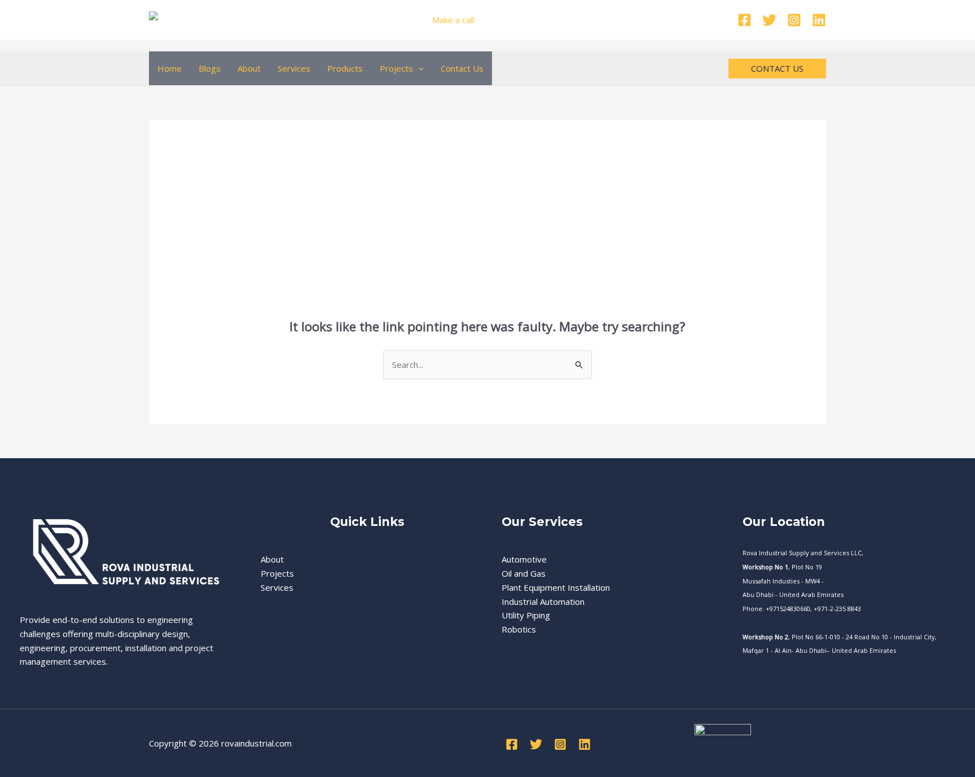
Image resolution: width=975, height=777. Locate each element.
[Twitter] (769, 20)
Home (169, 68)
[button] (418, 68)
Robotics (519, 629)
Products (345, 68)
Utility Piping (526, 615)
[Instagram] (794, 20)
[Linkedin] (819, 20)
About (249, 68)
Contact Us (462, 68)
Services (294, 68)
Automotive (524, 559)
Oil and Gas (524, 573)
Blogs (210, 68)
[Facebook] (744, 20)
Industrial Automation (543, 601)
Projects (396, 68)
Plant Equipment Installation (556, 587)
